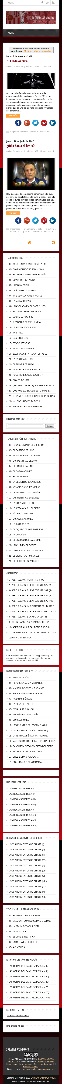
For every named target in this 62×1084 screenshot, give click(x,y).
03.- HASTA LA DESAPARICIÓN (24, 926)
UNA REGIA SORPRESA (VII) (22, 820)
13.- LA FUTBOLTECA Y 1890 (22, 327)
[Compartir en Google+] (26, 125)
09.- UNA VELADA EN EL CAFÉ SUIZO (27, 306)
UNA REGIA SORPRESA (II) (22, 794)
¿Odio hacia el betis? (20, 145)
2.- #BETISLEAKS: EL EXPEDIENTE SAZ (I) (30, 585)
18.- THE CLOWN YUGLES (21, 348)
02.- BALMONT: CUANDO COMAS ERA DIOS (30, 921)
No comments (46, 151)
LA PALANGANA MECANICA (43, 1078)
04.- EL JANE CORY (18, 931)
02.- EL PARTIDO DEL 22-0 (21, 450)
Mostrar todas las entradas (37, 51)
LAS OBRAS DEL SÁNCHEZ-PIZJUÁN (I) (28, 966)
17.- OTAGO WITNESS (19, 343)
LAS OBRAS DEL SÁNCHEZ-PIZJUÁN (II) (28, 971)
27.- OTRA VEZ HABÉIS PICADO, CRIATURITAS (32, 396)
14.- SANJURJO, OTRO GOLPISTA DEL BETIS (31, 746)
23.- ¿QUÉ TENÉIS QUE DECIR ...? (25, 375)
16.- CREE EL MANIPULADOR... (24, 757)
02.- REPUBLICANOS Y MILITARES (26, 683)
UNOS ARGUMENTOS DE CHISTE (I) (26, 844)
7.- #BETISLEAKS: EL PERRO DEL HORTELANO (32, 611)
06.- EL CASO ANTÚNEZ (20, 471)
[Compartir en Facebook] (17, 125)
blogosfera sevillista (19, 132)
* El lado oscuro (17, 60)
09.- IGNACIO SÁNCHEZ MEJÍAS (24, 487)
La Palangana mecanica (18, 1015)
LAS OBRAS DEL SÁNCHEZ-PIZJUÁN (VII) (29, 998)
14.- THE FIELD (16, 333)
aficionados (16, 229)
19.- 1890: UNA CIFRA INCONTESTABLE (28, 354)
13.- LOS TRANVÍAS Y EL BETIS (24, 508)
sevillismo (44, 132)
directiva (50, 229)
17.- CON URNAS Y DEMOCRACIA (25, 762)
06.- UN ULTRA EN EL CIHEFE (23, 942)
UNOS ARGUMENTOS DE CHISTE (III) (27, 855)
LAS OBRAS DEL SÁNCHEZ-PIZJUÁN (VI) (29, 992)
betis (41, 229)
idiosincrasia (16, 231)
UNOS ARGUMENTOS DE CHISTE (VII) (27, 876)
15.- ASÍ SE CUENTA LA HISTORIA (25, 751)
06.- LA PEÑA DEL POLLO (21, 704)
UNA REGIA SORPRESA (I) (21, 788)
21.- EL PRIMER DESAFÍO (21, 364)
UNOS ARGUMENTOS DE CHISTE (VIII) (28, 881)
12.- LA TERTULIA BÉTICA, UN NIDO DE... (29, 736)
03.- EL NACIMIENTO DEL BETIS (24, 455)
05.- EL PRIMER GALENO (21, 466)
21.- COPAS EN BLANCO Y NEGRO (26, 550)
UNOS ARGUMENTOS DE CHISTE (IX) (27, 886)
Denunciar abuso (15, 1026)
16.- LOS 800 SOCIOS (19, 524)
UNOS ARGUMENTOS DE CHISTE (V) (27, 865)
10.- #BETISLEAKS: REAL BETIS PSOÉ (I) (29, 627)
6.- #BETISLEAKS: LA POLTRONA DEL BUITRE (31, 606)
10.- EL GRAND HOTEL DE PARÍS (25, 311)
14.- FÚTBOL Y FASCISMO (21, 513)
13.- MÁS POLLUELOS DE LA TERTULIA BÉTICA (32, 741)
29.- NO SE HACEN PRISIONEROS (25, 406)
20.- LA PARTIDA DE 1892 (21, 359)
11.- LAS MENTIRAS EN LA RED (24, 498)
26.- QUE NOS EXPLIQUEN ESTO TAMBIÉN (30, 391)
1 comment (46, 66)
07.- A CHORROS (17, 947)
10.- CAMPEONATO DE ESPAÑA (24, 492)
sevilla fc (34, 132)
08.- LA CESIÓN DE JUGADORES (25, 482)
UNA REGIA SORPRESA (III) (22, 799)
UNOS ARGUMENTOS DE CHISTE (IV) (27, 860)
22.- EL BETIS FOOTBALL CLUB (24, 556)
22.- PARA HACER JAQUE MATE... (25, 369)
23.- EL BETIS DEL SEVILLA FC (24, 561)
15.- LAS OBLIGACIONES (21, 519)
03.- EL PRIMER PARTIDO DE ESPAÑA (27, 274)
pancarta (27, 231)
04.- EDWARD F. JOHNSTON (22, 280)
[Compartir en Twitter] (35, 125)
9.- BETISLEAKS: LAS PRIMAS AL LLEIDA (29, 622)
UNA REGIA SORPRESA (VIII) (23, 825)
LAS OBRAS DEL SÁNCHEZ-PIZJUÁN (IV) (29, 982)
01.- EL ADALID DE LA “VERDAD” (24, 915)
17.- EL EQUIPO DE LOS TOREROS (26, 529)
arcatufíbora (30, 229)
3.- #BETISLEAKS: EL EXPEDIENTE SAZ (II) (30, 590)
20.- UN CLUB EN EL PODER (22, 545)
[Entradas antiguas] (53, 242)
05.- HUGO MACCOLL (19, 285)
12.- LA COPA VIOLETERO (21, 503)
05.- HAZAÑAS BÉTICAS (20, 699)
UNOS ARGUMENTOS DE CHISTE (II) (27, 849)
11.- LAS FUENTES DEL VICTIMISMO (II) (28, 730)
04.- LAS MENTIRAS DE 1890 (23, 461)
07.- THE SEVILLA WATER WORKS (25, 296)
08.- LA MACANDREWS (20, 301)
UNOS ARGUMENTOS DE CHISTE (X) (27, 892)
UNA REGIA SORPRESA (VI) (22, 815)
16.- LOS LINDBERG (18, 338)
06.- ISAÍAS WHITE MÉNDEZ (22, 290)
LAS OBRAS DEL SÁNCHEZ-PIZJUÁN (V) (28, 987)
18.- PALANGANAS (18, 535)
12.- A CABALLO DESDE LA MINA (25, 322)
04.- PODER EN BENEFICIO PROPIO (26, 693)
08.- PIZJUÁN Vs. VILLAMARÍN (23, 714)
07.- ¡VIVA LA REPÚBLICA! (21, 709)
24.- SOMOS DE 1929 (19, 380)
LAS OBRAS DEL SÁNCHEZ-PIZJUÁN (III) (29, 976)
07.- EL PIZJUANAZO (19, 476)
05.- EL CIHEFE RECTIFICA (22, 937)
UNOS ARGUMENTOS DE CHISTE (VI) (27, 871)
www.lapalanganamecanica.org (40, 1069)
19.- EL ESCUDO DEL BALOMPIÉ (25, 540)
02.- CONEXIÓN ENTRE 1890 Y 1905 (26, 269)
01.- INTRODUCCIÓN (18, 678)
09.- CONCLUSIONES (19, 720)
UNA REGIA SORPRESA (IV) (22, 804)
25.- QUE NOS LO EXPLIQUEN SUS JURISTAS (31, 385)
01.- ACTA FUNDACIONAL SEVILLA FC (27, 264)
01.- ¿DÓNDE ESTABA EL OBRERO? (26, 445)
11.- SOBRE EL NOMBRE (21, 317)
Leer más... (13, 116)
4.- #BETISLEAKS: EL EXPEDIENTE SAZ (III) (30, 595)
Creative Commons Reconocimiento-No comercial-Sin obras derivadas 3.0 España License (31, 1064)
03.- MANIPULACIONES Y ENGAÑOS (26, 688)
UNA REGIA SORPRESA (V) (22, 810)
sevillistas (48, 231)
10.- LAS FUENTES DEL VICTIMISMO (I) (28, 725)
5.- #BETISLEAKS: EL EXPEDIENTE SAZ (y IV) (31, 601)
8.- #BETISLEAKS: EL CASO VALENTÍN (28, 617)
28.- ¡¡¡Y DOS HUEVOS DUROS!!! (24, 401)
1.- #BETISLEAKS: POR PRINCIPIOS (26, 580)
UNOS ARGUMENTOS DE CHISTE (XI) (27, 897)
